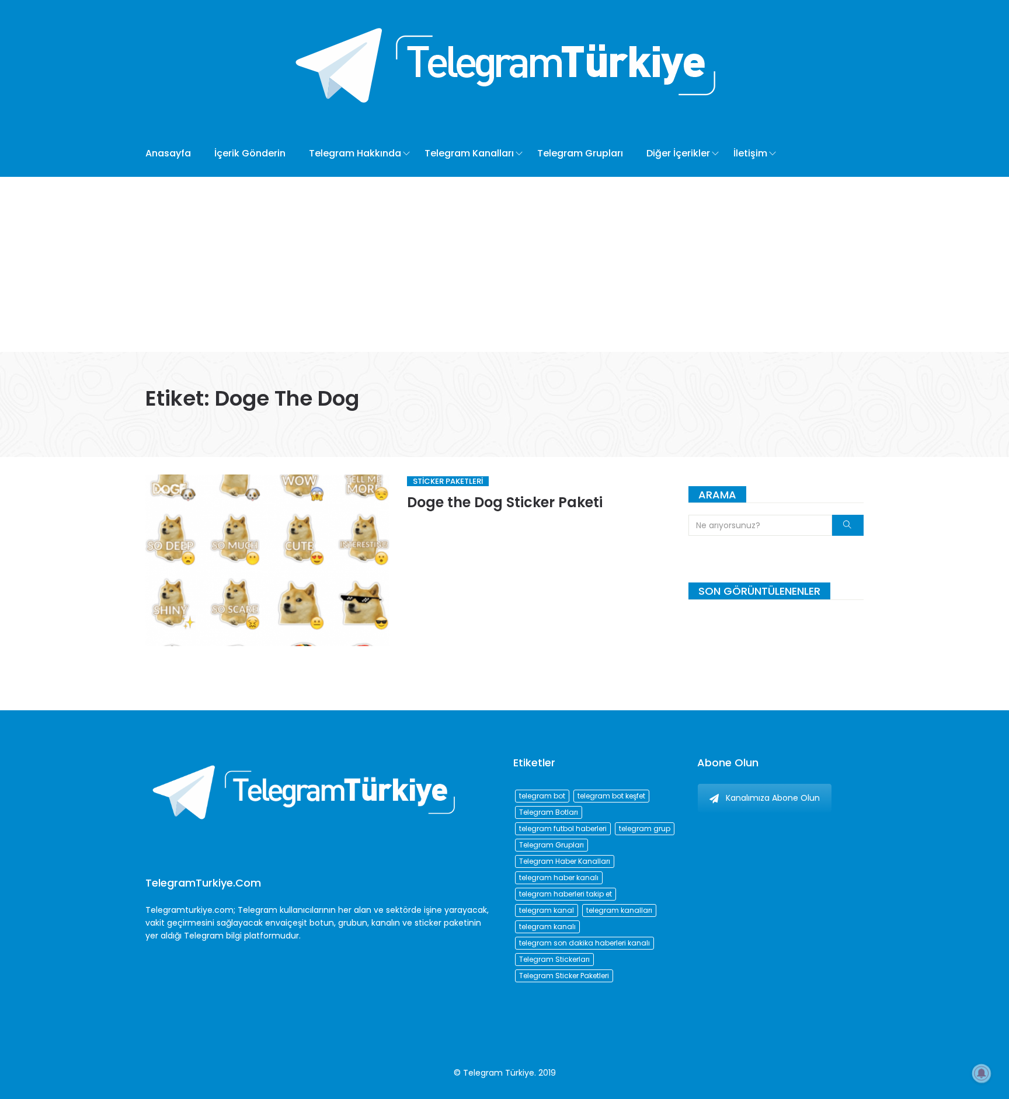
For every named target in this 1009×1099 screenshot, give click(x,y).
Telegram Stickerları (554, 959)
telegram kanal (546, 910)
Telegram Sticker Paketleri (564, 976)
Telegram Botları (548, 812)
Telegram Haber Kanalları (564, 861)
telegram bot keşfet (611, 796)
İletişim (750, 153)
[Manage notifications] (981, 1073)
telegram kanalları (619, 910)
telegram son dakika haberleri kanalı (584, 943)
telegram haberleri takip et (565, 894)
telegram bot (542, 796)
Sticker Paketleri (448, 481)
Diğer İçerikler (678, 153)
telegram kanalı (547, 926)
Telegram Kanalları (469, 153)
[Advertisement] (504, 264)
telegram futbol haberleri (563, 828)
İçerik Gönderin (250, 153)
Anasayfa (168, 153)
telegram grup (644, 828)
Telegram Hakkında (355, 153)
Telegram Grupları (580, 153)
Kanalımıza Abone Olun (773, 798)
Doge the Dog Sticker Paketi (505, 502)
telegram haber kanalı (559, 877)
